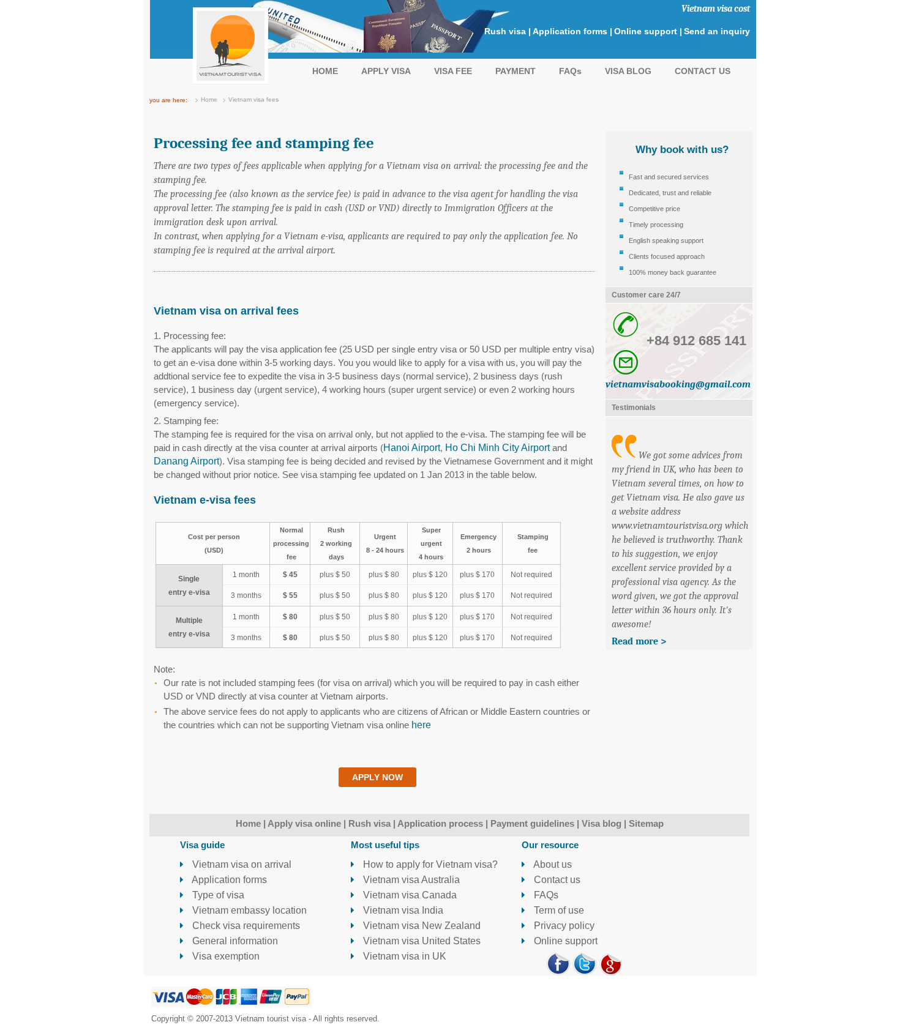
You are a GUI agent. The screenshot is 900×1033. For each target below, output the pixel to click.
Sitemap (646, 823)
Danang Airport (186, 461)
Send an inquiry (717, 31)
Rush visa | (507, 31)
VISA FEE (453, 71)
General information (234, 941)
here (421, 725)
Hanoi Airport (411, 447)
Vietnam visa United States (421, 941)
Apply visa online (304, 823)
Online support (564, 941)
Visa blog (601, 823)
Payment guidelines (532, 823)
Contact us (555, 880)
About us (551, 864)
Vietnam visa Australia (410, 880)
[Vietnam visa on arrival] (230, 81)
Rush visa (369, 823)
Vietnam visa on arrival (240, 864)
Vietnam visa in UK (403, 956)
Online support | (648, 31)
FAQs (570, 71)
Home (209, 99)
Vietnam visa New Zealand (421, 925)
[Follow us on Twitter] (584, 973)
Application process (440, 823)
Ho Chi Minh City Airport (497, 447)
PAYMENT (515, 71)
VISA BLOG (628, 71)
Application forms (228, 880)
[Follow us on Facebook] (558, 973)
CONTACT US (702, 71)
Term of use (557, 910)
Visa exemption (225, 956)
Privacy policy (562, 925)
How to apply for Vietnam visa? (429, 864)
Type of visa (217, 895)
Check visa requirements (245, 925)
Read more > (639, 641)
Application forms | (572, 31)
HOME (325, 71)
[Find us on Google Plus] (611, 973)
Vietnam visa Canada (409, 895)
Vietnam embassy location (248, 910)
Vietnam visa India (402, 910)
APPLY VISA (386, 71)
